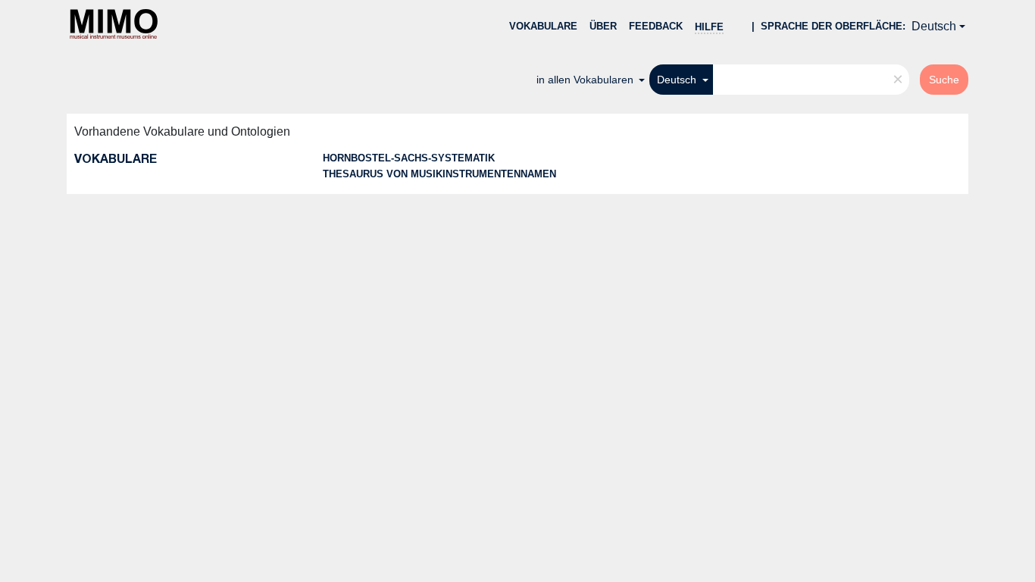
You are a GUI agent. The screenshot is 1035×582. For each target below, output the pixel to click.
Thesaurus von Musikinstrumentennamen (439, 174)
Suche (944, 80)
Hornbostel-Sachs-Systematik (409, 158)
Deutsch (933, 26)
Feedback (656, 26)
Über (603, 26)
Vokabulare (543, 26)
